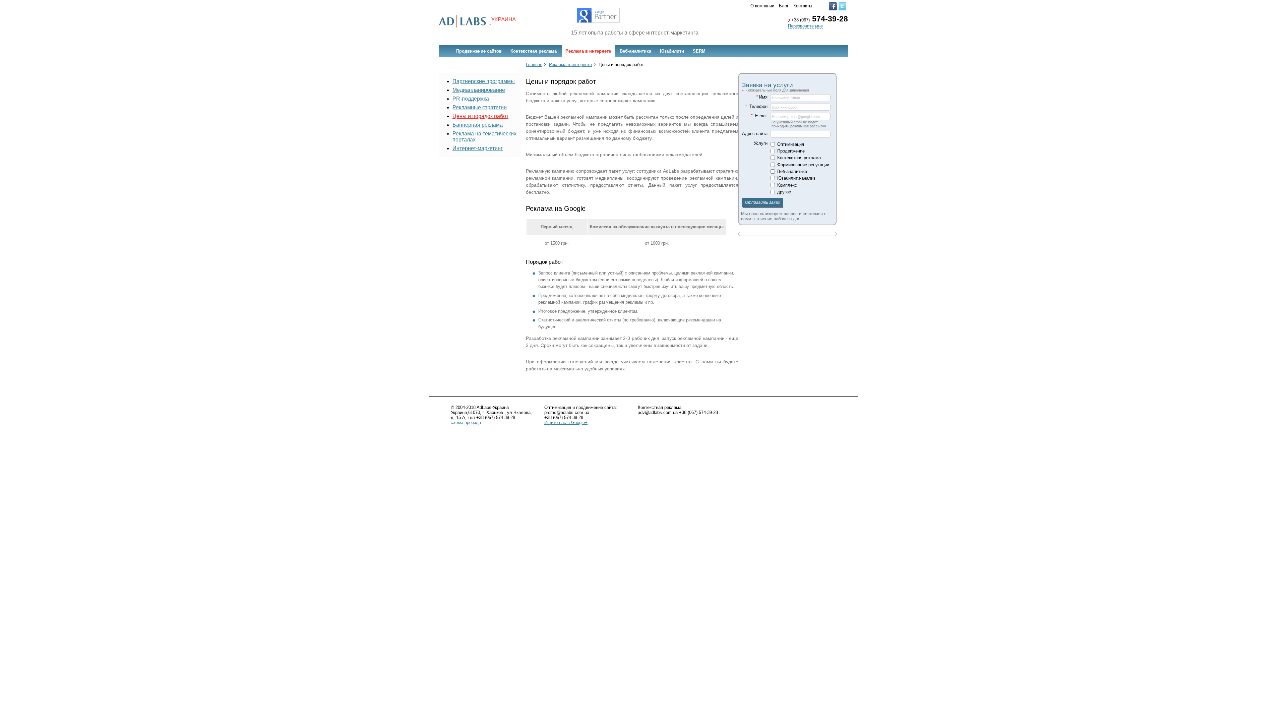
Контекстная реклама (533, 51)
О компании (762, 5)
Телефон (756, 106)
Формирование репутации (803, 164)
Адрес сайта (755, 133)
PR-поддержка (470, 99)
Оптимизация (790, 144)
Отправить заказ (762, 202)
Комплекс (787, 185)
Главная (534, 64)
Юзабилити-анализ (796, 178)
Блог (784, 5)
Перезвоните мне (805, 25)
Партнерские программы (483, 81)
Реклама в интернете (588, 51)
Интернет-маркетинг (477, 148)
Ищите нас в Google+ (566, 422)
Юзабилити (672, 51)
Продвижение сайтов (479, 51)
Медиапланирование (478, 90)
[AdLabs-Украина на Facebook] (833, 8)
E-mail (759, 115)
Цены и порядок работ (480, 116)
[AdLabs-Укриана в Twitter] (842, 8)
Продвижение (791, 151)
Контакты (802, 5)
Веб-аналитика (635, 51)
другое (784, 191)
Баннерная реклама (477, 125)
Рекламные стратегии (479, 107)
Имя (762, 97)
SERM (699, 51)
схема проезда (466, 422)
